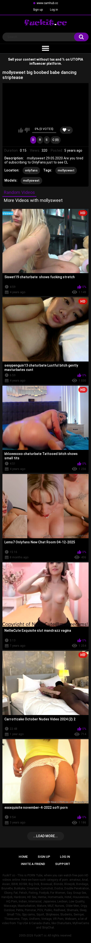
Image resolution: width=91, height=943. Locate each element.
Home (23, 856)
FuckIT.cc (40, 935)
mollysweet (66, 170)
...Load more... (45, 836)
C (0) (55, 140)
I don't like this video (27, 130)
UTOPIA (76, 59)
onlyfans (31, 170)
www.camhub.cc (47, 3)
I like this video (20, 130)
